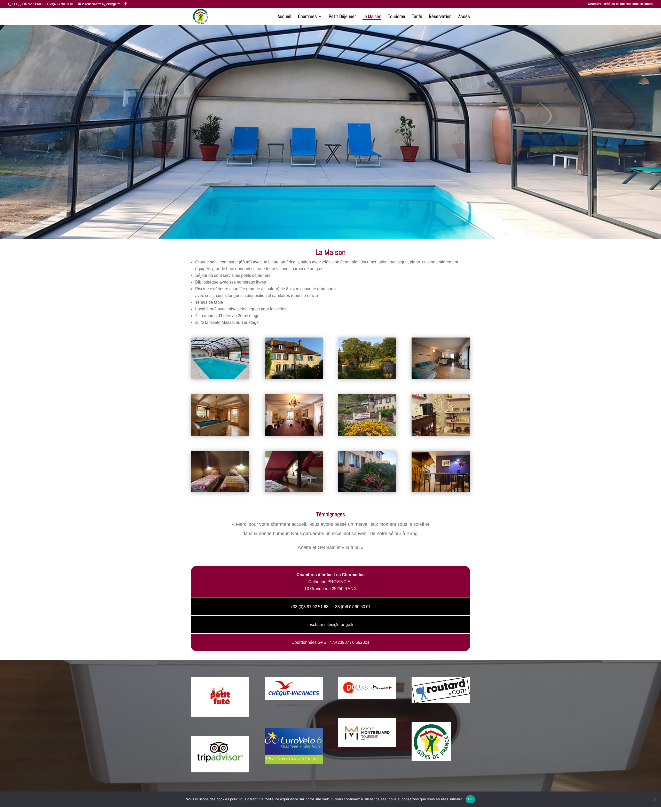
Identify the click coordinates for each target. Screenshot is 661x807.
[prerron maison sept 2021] (367, 491)
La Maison (372, 17)
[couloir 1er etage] (441, 491)
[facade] (294, 377)
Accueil (284, 17)
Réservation (440, 17)
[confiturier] (441, 434)
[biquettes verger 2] (367, 377)
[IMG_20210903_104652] (220, 491)
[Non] (654, 799)
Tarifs (417, 17)
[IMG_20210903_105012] (294, 491)
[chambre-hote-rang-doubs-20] (441, 377)
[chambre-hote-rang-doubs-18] (220, 434)
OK (470, 799)
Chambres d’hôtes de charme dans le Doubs (620, 4)
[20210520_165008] (220, 377)
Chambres (307, 17)
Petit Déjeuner (342, 17)
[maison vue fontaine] (367, 434)
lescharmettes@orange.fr (330, 624)
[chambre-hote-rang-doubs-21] (294, 434)
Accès (464, 17)
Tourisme (396, 17)
